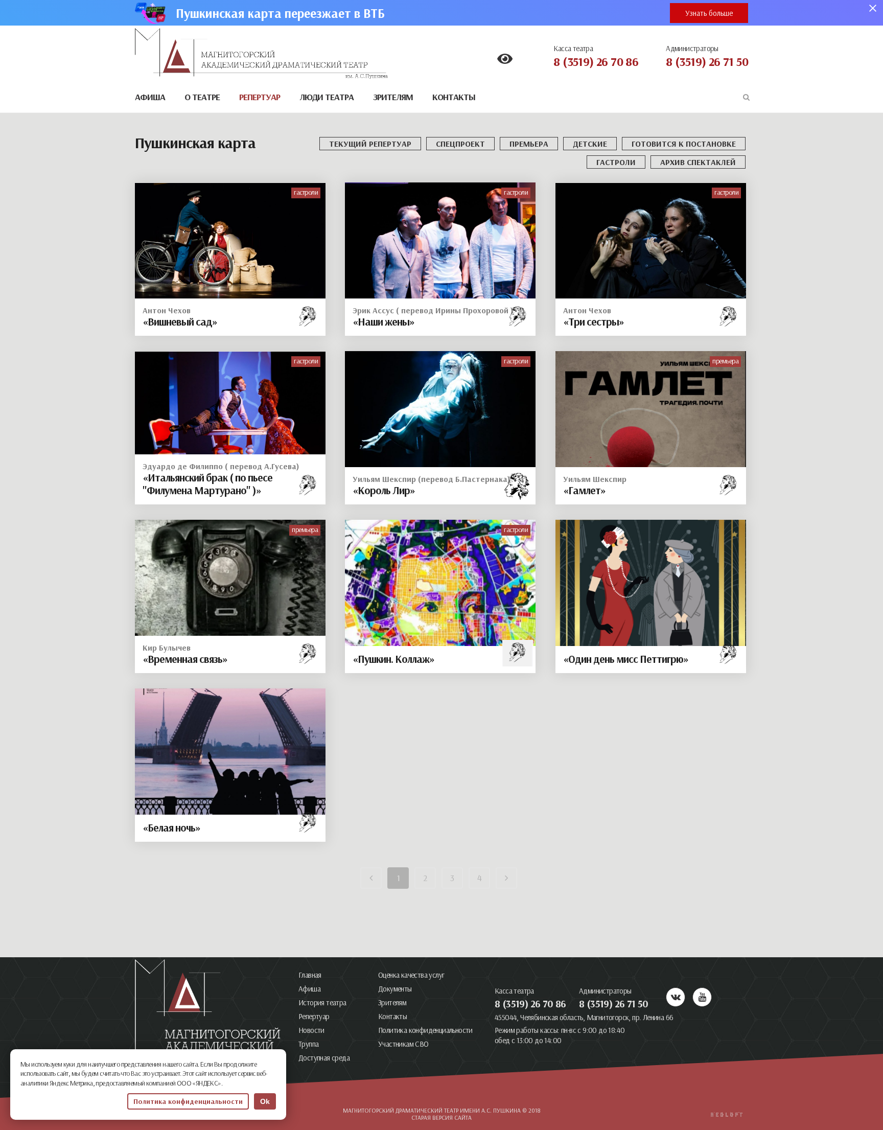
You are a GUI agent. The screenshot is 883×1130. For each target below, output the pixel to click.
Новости (311, 1030)
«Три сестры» (593, 321)
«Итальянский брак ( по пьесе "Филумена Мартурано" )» (207, 484)
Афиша (309, 989)
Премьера (528, 144)
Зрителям (392, 1002)
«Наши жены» (383, 321)
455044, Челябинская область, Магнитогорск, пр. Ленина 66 (584, 1017)
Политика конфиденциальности (425, 1030)
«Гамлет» (584, 490)
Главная (309, 975)
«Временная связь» (185, 658)
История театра (322, 1002)
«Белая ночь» (171, 827)
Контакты (392, 1016)
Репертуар (314, 1016)
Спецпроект (460, 144)
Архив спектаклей (698, 162)
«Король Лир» (384, 490)
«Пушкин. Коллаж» (393, 658)
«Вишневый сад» (180, 321)
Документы (395, 989)
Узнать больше (709, 13)
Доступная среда (324, 1058)
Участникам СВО (403, 1044)
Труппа (308, 1044)
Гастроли (616, 162)
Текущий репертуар (370, 144)
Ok (265, 1101)
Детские (590, 144)
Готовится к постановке (684, 144)
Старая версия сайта (441, 1117)
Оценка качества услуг (411, 975)
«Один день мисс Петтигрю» (625, 658)
